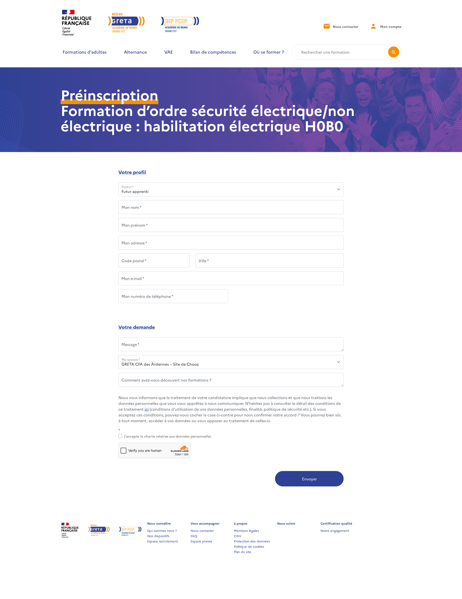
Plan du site (242, 551)
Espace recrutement (162, 541)
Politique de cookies (249, 546)
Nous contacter (345, 26)
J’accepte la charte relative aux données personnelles (167, 436)
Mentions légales (246, 530)
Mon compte (390, 26)
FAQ (194, 536)
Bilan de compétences (213, 52)
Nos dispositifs (158, 536)
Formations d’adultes (85, 52)
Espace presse (201, 541)
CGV (237, 536)
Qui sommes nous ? (162, 530)
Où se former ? (268, 52)
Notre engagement (335, 530)
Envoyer (309, 478)
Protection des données (252, 541)
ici (147, 409)
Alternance (135, 52)
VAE (168, 52)
